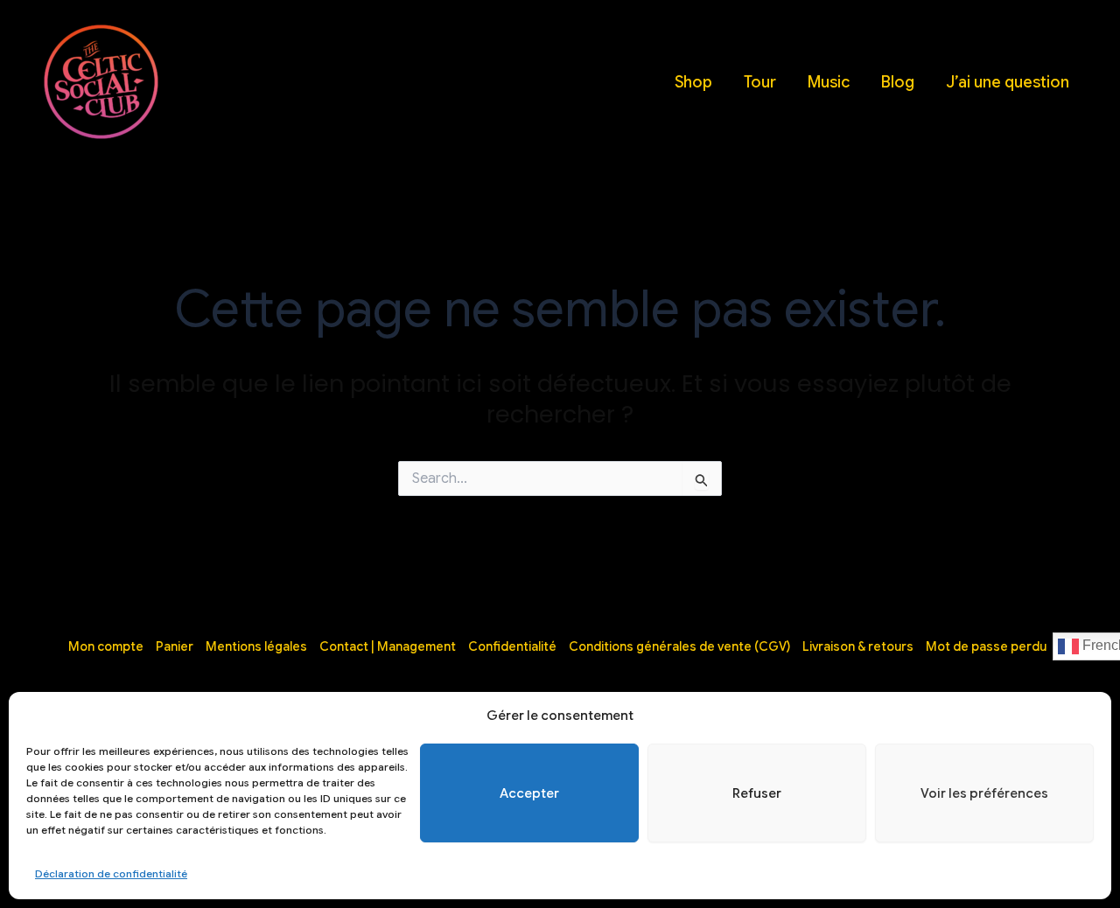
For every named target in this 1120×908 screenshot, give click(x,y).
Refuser (756, 793)
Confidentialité (512, 646)
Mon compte (106, 646)
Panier (174, 646)
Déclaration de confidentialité (111, 873)
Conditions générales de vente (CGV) (679, 646)
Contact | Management (387, 646)
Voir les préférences (984, 793)
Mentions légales (256, 646)
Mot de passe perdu (986, 646)
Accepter (529, 793)
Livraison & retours (858, 646)
